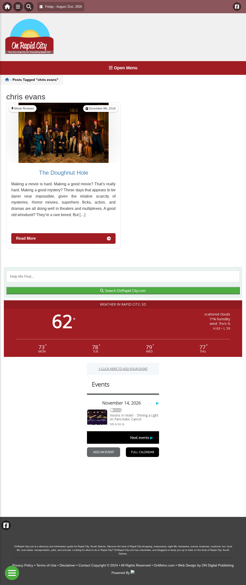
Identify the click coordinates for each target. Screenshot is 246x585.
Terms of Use (46, 565)
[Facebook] (237, 6)
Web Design (187, 565)
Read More (26, 238)
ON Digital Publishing (218, 565)
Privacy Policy (22, 565)
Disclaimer (67, 565)
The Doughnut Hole (63, 172)
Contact (84, 565)
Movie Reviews (24, 108)
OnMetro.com (164, 565)
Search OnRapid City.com (125, 291)
